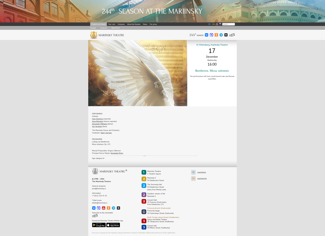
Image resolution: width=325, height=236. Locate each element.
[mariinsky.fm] (194, 178)
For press (153, 24)
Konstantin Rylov (117, 153)
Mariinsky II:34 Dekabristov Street (155, 179)
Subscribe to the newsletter (102, 213)
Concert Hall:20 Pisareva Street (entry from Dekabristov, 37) (156, 202)
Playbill (93, 28)
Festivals (103, 28)
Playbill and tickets (98, 24)
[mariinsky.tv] (194, 172)
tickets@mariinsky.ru (99, 203)
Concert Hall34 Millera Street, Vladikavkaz (158, 227)
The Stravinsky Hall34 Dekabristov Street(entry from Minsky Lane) (156, 187)
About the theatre (134, 24)
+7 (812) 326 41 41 (99, 196)
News (145, 24)
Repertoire (116, 28)
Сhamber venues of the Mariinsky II (156, 194)
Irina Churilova (97, 119)
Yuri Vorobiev (97, 126)
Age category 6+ (98, 158)
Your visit (111, 24)
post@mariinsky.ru (99, 188)
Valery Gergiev (106, 133)
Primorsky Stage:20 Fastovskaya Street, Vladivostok (158, 212)
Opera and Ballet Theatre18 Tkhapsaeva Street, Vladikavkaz (160, 221)
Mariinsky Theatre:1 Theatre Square (154, 172)
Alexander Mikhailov (99, 124)
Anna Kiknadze (97, 121)
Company (121, 24)
